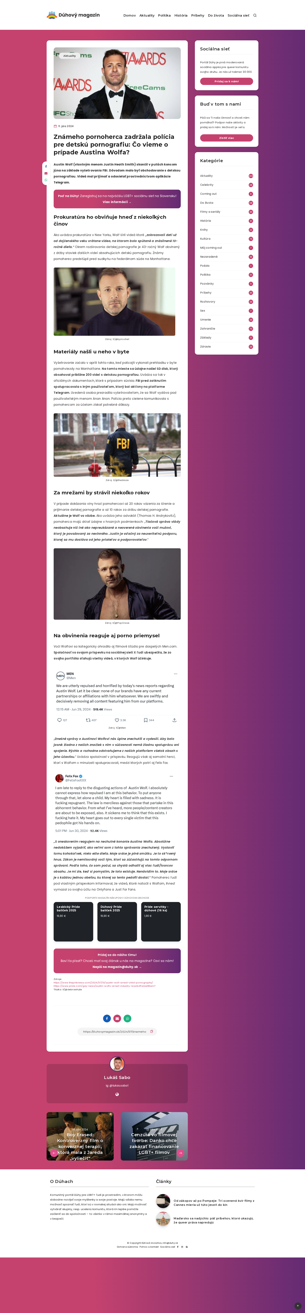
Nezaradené (209, 257)
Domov (129, 15)
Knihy (204, 230)
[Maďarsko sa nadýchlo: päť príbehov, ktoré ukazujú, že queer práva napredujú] (163, 1219)
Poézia (205, 266)
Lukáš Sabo (117, 1077)
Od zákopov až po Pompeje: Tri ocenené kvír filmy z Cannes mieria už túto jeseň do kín (214, 1203)
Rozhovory (207, 302)
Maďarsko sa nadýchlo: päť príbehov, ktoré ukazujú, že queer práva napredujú (214, 1220)
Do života (216, 15)
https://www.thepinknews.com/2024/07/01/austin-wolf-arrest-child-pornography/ (103, 982)
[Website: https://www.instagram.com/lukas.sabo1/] (117, 1094)
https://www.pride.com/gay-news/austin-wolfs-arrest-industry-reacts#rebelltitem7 (105, 986)
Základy (205, 338)
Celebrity (207, 185)
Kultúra (205, 239)
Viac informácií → (117, 202)
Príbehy (197, 15)
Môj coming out (211, 248)
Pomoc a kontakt (149, 1246)
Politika (164, 15)
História (181, 15)
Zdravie (205, 347)
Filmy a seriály (210, 212)
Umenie (205, 320)
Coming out (208, 194)
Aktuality (147, 15)
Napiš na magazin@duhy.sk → (117, 967)
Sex (202, 311)
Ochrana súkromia (127, 1246)
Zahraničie (207, 329)
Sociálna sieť (239, 15)
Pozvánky (207, 284)
